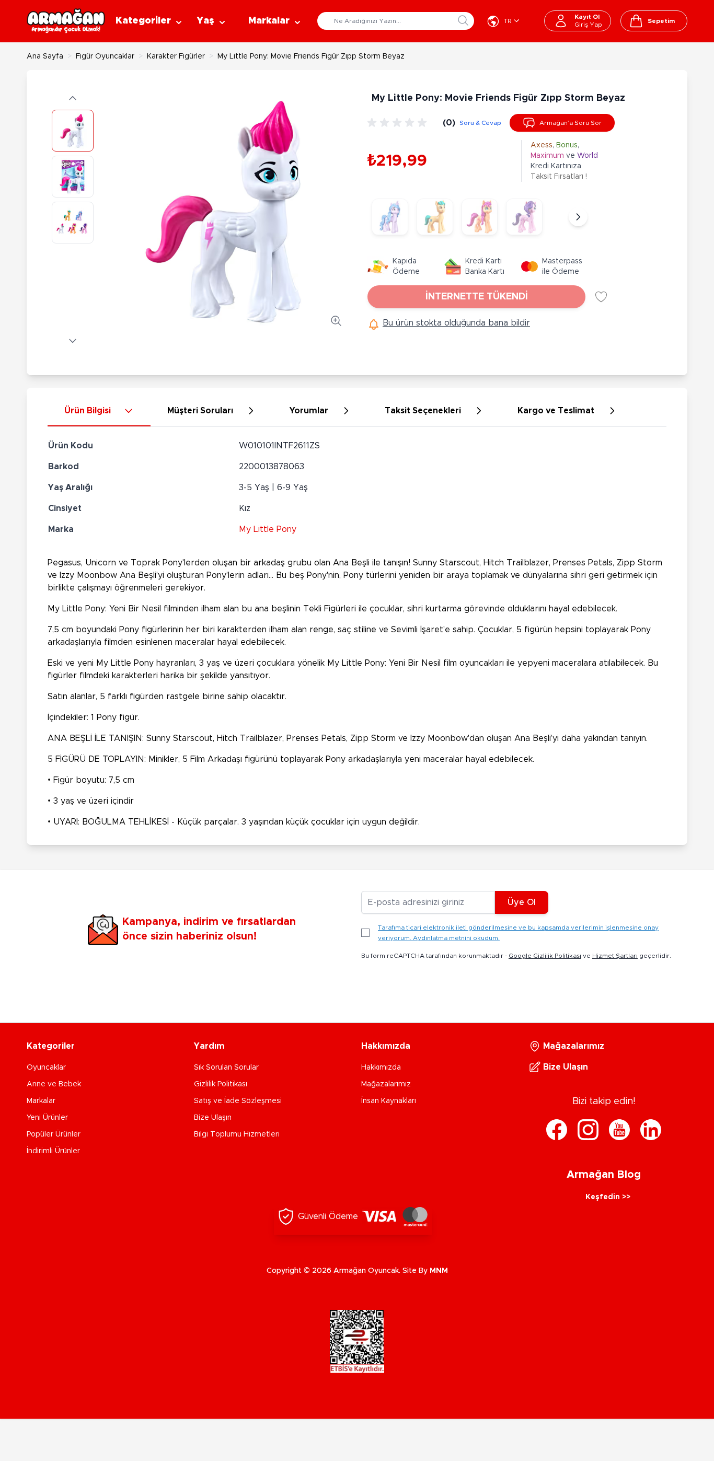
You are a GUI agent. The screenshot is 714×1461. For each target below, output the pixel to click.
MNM (439, 1270)
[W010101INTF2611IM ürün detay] (390, 217)
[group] (398, 123)
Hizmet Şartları (615, 956)
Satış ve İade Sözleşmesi (238, 1101)
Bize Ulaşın (213, 1117)
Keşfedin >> (607, 1197)
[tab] (99, 411)
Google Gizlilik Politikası (545, 956)
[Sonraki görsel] (72, 340)
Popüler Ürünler (53, 1134)
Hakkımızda (381, 1067)
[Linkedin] (650, 1129)
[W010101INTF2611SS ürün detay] (480, 217)
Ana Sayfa (45, 56)
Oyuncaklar (46, 1067)
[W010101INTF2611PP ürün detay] (524, 217)
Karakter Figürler (176, 56)
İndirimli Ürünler (53, 1151)
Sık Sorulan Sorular (226, 1067)
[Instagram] (588, 1129)
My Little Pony (267, 529)
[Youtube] (619, 1129)
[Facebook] (556, 1129)
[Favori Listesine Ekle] (601, 296)
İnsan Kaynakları (388, 1101)
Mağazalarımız (386, 1084)
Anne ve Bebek (54, 1084)
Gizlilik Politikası (220, 1084)
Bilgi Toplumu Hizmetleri (237, 1134)
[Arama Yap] (463, 20)
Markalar (41, 1101)
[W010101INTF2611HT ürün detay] (435, 217)
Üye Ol (522, 902)
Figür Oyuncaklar (105, 56)
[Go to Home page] (66, 20)
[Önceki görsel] (72, 98)
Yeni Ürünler (47, 1117)
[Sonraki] (578, 216)
